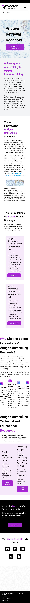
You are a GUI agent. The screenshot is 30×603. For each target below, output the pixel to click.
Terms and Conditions (8, 599)
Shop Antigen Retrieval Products (15, 47)
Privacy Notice (5, 600)
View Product (14, 275)
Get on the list (15, 525)
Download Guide (7, 483)
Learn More (22, 488)
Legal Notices (5, 597)
